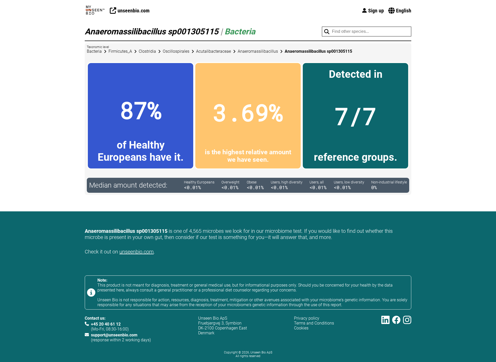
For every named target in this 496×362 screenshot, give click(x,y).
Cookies (301, 328)
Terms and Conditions (314, 323)
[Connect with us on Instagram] (407, 329)
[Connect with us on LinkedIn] (385, 329)
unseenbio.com (136, 252)
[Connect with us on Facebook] (396, 329)
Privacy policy (306, 318)
